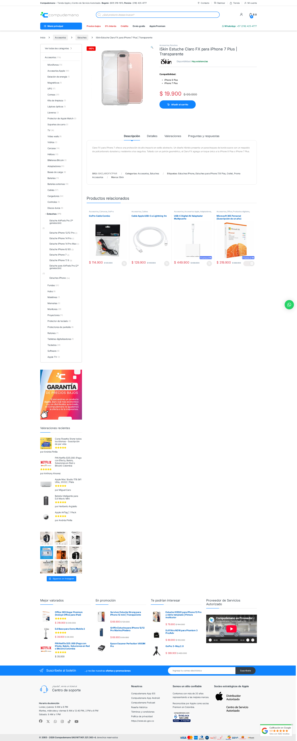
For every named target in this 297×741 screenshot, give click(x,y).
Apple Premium (157, 26)
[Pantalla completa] (252, 640)
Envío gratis (139, 26)
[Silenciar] (247, 640)
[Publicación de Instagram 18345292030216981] (75, 567)
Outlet (230, 173)
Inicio (42, 37)
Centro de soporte (66, 690)
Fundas (53, 285)
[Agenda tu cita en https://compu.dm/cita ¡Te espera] (46, 552)
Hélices (52, 154)
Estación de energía (58, 76)
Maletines (53, 297)
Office (229, 211)
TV (50, 130)
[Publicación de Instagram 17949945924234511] (46, 567)
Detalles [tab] (152, 136)
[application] (231, 629)
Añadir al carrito (179, 104)
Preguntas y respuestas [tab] (204, 136)
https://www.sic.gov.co (142, 721)
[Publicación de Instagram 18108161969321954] (61, 567)
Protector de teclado (59, 321)
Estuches (81, 37)
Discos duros (55, 208)
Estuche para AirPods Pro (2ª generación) (64, 266)
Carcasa (53, 148)
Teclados (53, 345)
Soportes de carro (57, 124)
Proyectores (55, 315)
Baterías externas (57, 184)
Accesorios (60, 37)
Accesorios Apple (191, 211)
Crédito (124, 26)
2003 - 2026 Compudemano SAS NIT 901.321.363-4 (69, 737)
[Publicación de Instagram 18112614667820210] (46, 538)
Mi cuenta (252, 3)
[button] (152, 47)
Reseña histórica (139, 707)
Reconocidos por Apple (184, 703)
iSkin (121, 177)
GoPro (111, 211)
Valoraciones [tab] (172, 136)
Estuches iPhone (186, 173)
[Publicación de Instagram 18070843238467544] (61, 552)
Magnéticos (54, 82)
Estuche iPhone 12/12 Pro (63, 232)
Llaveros (53, 112)
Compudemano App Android (145, 698)
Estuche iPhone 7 (59, 254)
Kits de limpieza (56, 100)
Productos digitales (241, 211)
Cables (145, 211)
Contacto (205, 3)
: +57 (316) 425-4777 (240, 26)
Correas (53, 94)
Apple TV (53, 357)
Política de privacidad (142, 716)
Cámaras (103, 211)
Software (53, 351)
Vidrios (52, 142)
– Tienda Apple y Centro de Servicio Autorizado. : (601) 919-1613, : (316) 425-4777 (93, 3)
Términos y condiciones (142, 711)
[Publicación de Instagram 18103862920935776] (75, 552)
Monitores (54, 309)
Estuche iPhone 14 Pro (62, 238)
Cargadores (55, 196)
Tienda (236, 3)
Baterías (53, 178)
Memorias (53, 303)
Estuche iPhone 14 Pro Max (64, 243)
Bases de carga (56, 172)
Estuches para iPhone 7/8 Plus (211, 173)
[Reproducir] (210, 640)
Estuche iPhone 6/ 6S (62, 249)
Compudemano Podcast (143, 702)
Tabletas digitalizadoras (60, 339)
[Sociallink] (40, 721)
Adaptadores (205, 211)
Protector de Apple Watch (61, 118)
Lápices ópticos (56, 106)
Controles (53, 202)
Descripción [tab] (132, 136)
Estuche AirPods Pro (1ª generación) (61, 221)
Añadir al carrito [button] (123, 263)
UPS (51, 88)
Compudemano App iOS (143, 693)
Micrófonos (54, 64)
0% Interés (110, 26)
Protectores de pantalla (60, 327)
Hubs (51, 291)
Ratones (52, 333)
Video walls (54, 136)
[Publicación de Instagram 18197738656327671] (61, 538)
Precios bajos (94, 26)
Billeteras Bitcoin (57, 160)
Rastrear (221, 3)
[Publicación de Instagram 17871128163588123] (75, 538)
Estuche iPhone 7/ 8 (61, 260)
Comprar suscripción (248, 263)
